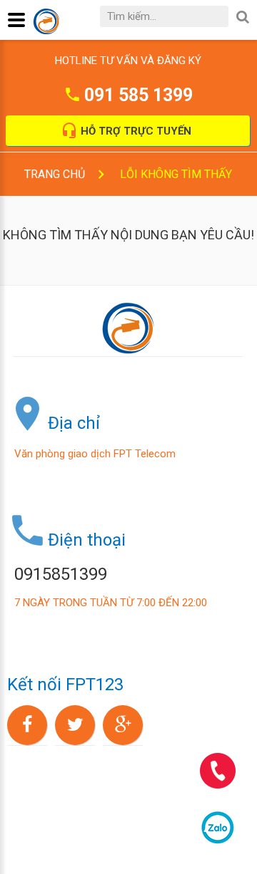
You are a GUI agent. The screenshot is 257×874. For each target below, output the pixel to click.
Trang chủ (54, 174)
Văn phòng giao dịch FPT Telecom (95, 453)
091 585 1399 (138, 95)
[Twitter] (75, 725)
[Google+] (123, 725)
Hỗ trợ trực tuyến (136, 131)
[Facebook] (27, 725)
